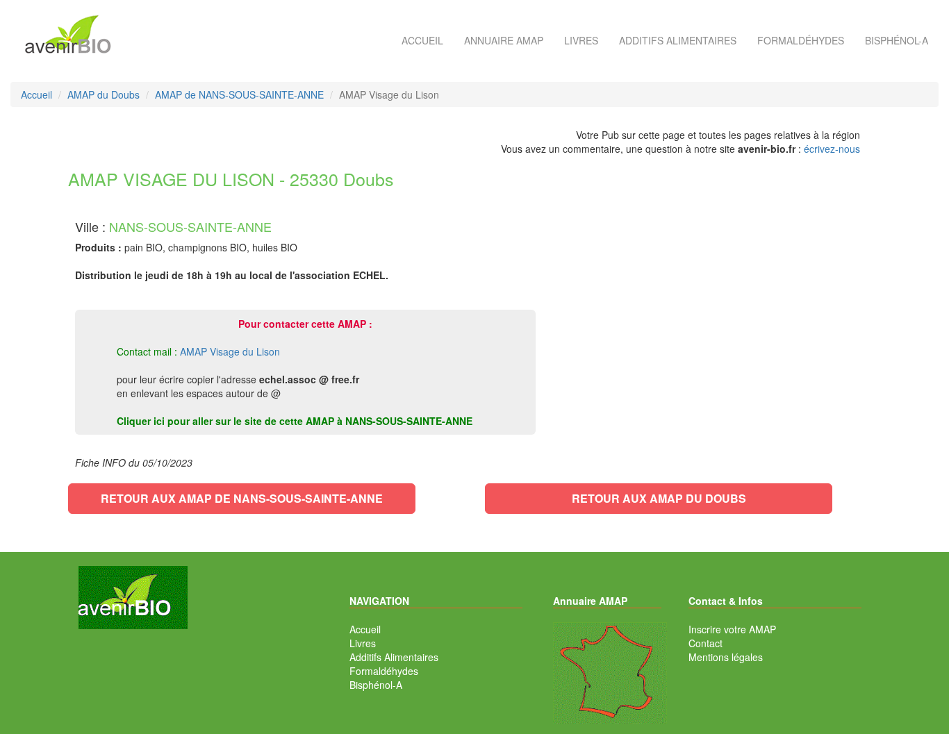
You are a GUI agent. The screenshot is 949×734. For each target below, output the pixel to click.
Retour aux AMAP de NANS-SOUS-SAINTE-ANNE (242, 498)
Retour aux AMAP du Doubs (659, 498)
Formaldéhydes (800, 40)
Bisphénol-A (896, 40)
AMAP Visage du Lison (230, 351)
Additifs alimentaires (677, 40)
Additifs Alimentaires (393, 657)
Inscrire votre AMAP (732, 629)
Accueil (422, 40)
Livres (581, 40)
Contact (705, 643)
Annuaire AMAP (503, 40)
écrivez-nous (832, 149)
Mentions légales (725, 657)
